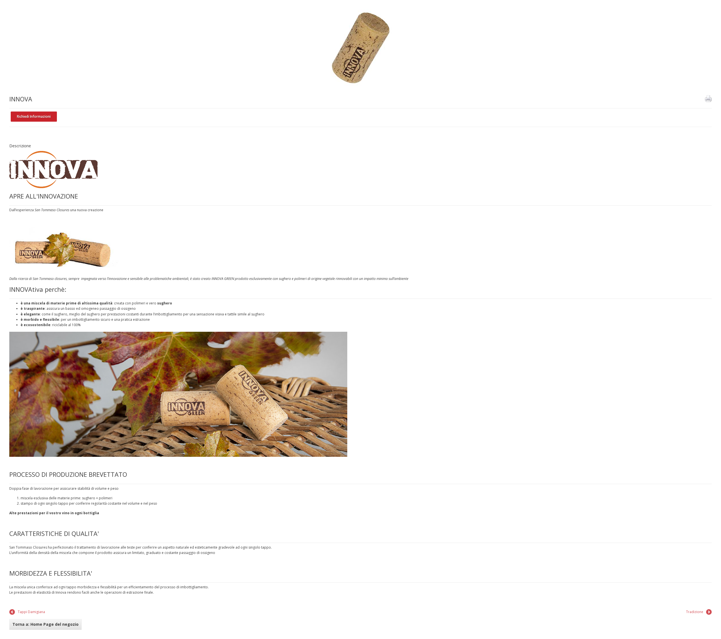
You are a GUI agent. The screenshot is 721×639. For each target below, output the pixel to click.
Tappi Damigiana (31, 611)
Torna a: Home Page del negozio (45, 624)
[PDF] (699, 98)
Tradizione (694, 611)
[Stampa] (708, 98)
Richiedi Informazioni (34, 116)
